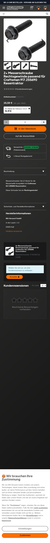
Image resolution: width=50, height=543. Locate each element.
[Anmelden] (31, 7)
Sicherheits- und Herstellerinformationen (19, 206)
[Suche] (47, 14)
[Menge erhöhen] (43, 122)
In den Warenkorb (27, 129)
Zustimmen (25, 535)
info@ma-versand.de (14, 231)
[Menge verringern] (6, 122)
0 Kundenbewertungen (23, 89)
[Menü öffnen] (4, 8)
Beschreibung (9, 171)
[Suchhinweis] (4, 14)
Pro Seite (35, 285)
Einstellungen (25, 528)
